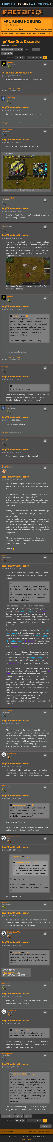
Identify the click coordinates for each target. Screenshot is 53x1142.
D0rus (3, 555)
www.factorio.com (11, 25)
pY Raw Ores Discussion (22, 41)
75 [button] (41, 57)
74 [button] (37, 57)
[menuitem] (11, 29)
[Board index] (23, 12)
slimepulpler (5, 466)
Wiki (33, 4)
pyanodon (13, 46)
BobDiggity (4, 123)
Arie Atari (4, 225)
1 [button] (23, 57)
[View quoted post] (27, 316)
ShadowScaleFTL (13, 753)
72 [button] (29, 57)
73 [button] (33, 57)
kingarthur (5, 785)
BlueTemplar (11, 97)
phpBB (19, 1137)
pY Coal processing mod (10, 88)
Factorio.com (8, 4)
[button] (17, 57)
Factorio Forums (23, 21)
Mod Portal (43, 4)
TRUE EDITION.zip (10, 973)
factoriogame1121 (7, 129)
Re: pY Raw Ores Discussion (16, 72)
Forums (23, 3)
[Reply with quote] (45, 64)
